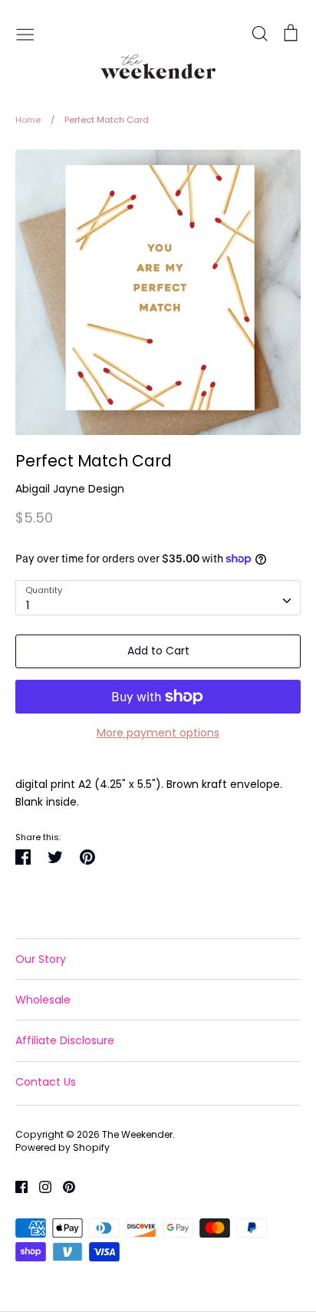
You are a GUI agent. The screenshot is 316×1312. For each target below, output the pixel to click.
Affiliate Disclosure (64, 1040)
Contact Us (45, 1081)
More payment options (158, 732)
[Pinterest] (63, 1186)
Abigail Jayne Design (69, 488)
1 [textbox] (27, 605)
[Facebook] (16, 1186)
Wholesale (43, 999)
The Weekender (137, 1134)
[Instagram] (39, 1186)
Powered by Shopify (62, 1147)
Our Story (40, 959)
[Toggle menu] (25, 33)
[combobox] (158, 597)
